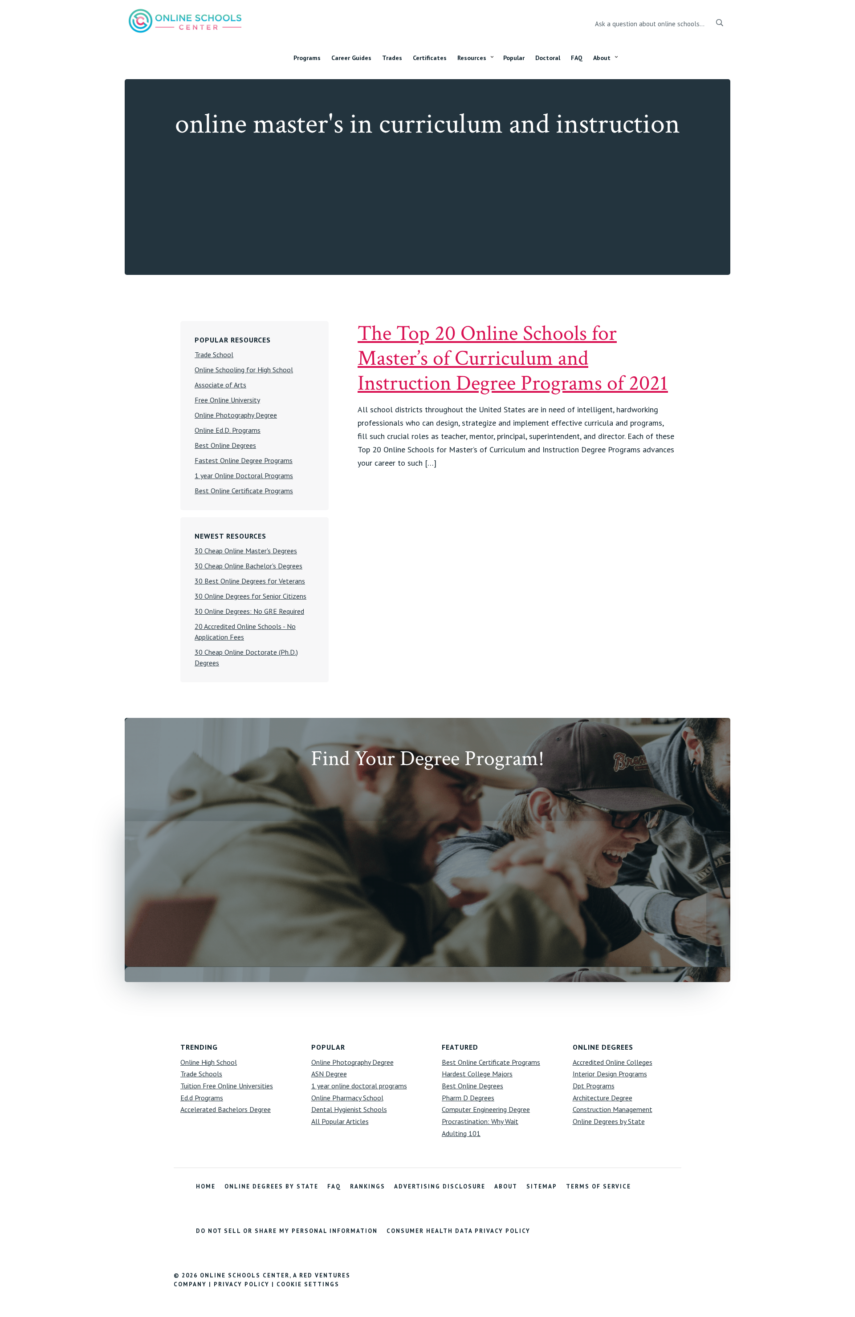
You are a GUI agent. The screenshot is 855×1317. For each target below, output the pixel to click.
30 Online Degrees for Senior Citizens (250, 596)
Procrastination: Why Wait (480, 1121)
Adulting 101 (461, 1133)
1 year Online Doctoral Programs (244, 475)
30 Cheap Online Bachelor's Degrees (248, 565)
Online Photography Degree (236, 415)
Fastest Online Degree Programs (244, 460)
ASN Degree (329, 1073)
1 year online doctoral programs (359, 1085)
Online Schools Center (185, 20)
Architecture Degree (602, 1097)
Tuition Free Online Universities (226, 1085)
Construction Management (612, 1109)
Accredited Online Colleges (612, 1062)
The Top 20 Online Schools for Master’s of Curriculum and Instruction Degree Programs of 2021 (513, 358)
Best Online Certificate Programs (244, 490)
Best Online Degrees (225, 445)
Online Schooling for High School (244, 369)
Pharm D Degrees (468, 1097)
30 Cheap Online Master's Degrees (246, 550)
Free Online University (227, 399)
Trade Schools (201, 1073)
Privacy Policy (241, 1284)
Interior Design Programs (610, 1073)
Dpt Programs (594, 1085)
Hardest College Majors (477, 1073)
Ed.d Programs (201, 1097)
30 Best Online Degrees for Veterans (250, 580)
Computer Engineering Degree (486, 1109)
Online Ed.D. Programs (228, 430)
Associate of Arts (220, 384)
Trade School (214, 354)
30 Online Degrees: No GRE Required (249, 611)
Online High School (208, 1062)
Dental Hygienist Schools (349, 1109)
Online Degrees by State (609, 1121)
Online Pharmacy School (347, 1097)
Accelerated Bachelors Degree (225, 1109)
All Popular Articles (340, 1121)
